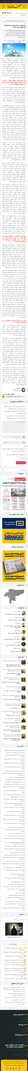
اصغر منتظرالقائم (17, 648)
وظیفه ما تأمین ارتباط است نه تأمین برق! (12, 700)
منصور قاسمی (18, 642)
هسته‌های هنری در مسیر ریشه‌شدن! (12, 723)
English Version (21, 1022)
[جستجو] (2, 469)
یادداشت (21, 608)
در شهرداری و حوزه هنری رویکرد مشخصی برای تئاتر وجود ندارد (13, 665)
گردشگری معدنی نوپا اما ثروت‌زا (13, 645)
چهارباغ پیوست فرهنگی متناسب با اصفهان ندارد (12, 626)
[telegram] (4, 1)
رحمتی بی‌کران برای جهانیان (13, 937)
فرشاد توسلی (18, 617)
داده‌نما (21, 914)
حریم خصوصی (10, 449)
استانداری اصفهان (21, 1028)
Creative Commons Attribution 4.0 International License (14, 1065)
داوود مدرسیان (17, 636)
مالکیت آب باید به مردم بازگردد (13, 715)
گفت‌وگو (21, 657)
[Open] (24, 6)
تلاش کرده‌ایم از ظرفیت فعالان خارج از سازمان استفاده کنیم (12, 730)
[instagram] (7, 1)
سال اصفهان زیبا (21, 14)
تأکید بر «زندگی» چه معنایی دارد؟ (13, 614)
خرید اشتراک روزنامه (20, 1042)
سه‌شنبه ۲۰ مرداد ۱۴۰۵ (19, 920)
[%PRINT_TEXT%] (10, 13)
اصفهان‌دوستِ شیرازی (15, 651)
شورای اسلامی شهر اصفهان (19, 1030)
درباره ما (24, 1020)
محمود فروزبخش (17, 611)
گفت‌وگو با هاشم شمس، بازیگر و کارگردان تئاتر (12, 661)
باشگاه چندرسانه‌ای (21, 1040)
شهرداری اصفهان (21, 1032)
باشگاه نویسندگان (21, 1038)
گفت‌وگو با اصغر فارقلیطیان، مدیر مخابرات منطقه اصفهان (11, 696)
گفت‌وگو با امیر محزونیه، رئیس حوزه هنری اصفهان (13, 719)
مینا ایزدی (17, 388)
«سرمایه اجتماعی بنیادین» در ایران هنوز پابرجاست (11, 682)
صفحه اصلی (22, 13)
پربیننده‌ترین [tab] (22, 944)
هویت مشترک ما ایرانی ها (14, 620)
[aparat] (2, 1)
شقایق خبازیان (17, 630)
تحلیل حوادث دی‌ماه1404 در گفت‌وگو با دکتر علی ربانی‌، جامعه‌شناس (12, 678)
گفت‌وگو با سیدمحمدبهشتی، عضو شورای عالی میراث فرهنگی (12, 712)
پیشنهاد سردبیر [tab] (13, 944)
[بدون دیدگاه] (8, 13)
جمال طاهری (18, 623)
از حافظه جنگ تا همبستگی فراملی (12, 639)
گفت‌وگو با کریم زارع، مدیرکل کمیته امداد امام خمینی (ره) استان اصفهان (12, 670)
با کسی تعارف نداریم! (16, 708)
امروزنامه (21, 473)
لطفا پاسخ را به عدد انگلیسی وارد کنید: (16, 455)
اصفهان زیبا (15, 59)
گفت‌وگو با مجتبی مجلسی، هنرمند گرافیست (13, 687)
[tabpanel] (14, 963)
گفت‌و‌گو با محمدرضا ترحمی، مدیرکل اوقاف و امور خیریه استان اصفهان (13, 704)
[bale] (10, 1069)
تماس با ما (23, 1018)
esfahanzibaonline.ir (16, 1062)
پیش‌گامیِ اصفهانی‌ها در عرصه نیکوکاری (13, 674)
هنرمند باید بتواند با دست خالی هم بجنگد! (12, 691)
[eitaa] (9, 1)
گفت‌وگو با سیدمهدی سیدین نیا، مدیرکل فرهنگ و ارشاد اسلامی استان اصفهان (12, 735)
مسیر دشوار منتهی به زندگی (14, 633)
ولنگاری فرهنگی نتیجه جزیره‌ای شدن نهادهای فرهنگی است (12, 739)
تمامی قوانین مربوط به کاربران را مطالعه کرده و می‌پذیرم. (13, 450)
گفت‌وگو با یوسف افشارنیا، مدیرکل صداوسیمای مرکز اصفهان (13, 726)
